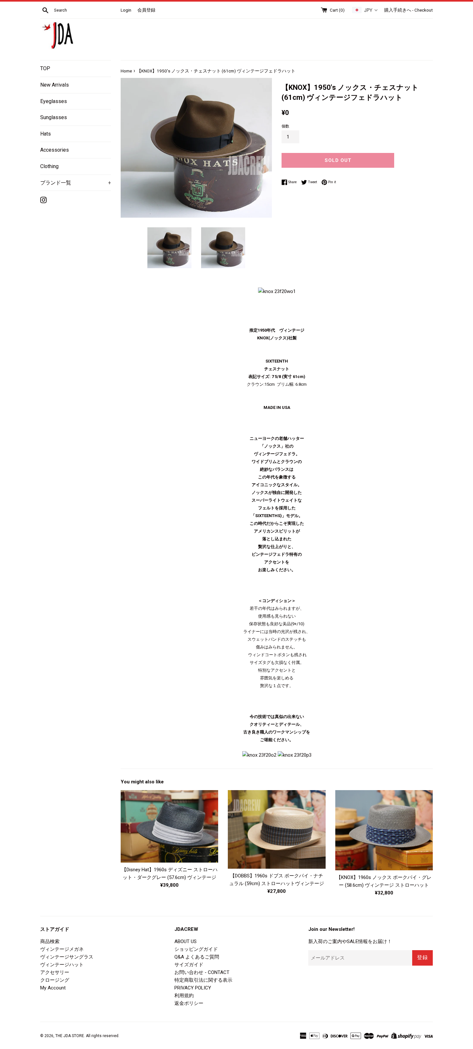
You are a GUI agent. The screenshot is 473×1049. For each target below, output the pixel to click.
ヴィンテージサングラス (66, 957)
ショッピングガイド (196, 949)
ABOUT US (185, 941)
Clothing (49, 166)
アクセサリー (54, 972)
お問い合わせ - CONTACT (201, 972)
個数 (285, 126)
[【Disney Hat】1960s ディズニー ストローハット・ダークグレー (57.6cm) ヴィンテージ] (169, 826)
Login (126, 10)
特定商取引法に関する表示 (203, 980)
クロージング (54, 980)
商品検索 (50, 941)
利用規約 (184, 995)
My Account (53, 988)
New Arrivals (54, 85)
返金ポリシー (188, 1003)
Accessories (54, 150)
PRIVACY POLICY (192, 988)
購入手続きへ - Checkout (408, 10)
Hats (45, 134)
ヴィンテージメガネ (62, 949)
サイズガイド (188, 965)
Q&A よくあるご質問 (196, 957)
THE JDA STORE (69, 1036)
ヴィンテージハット (62, 965)
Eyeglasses (53, 101)
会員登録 (146, 10)
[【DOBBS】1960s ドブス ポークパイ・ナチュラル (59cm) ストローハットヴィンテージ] (276, 829)
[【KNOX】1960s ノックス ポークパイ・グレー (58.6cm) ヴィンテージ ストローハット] (384, 830)
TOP (45, 68)
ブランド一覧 (75, 183)
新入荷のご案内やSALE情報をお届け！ (350, 941)
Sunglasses (53, 117)
